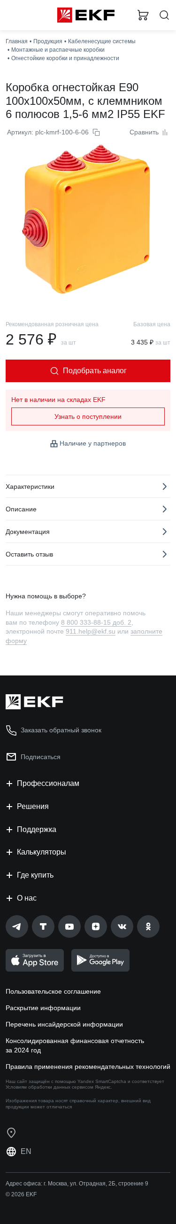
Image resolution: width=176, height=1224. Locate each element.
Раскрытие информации (43, 1008)
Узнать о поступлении (88, 416)
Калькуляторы (41, 852)
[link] (17, 926)
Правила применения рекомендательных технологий (88, 1066)
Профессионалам (48, 783)
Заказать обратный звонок (61, 730)
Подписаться (41, 757)
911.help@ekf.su (90, 631)
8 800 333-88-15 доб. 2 (96, 622)
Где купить (35, 875)
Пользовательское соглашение (53, 991)
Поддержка (36, 829)
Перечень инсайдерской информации (64, 1024)
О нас (27, 898)
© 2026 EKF (21, 1194)
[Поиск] (164, 15)
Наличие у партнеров (93, 443)
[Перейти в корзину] (143, 15)
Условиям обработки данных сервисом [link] (49, 1087)
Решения (33, 806)
